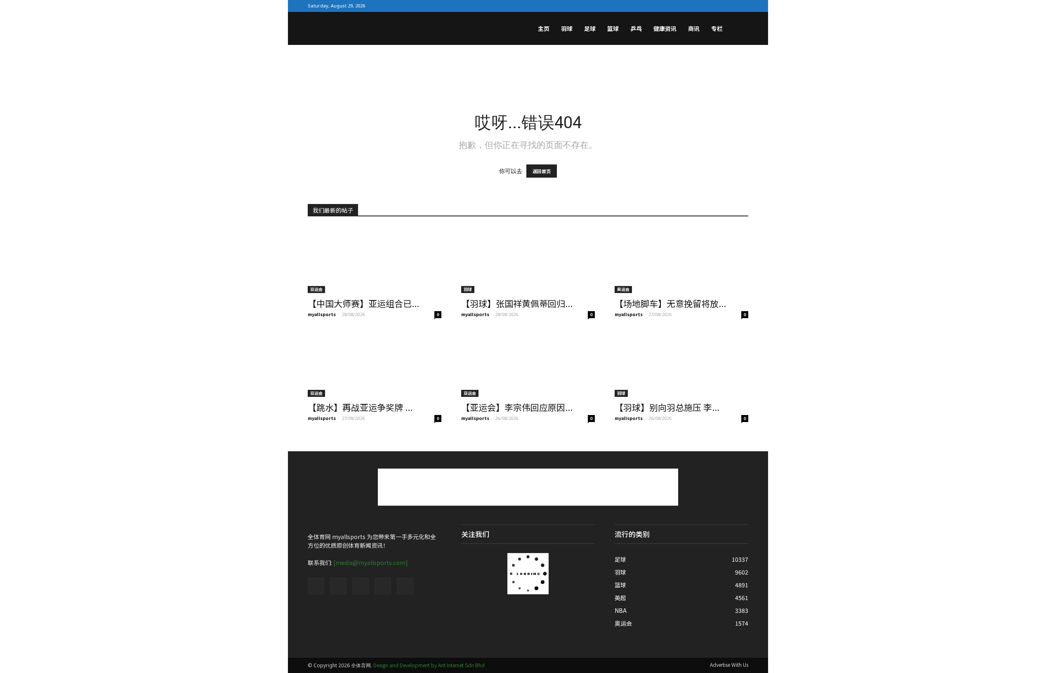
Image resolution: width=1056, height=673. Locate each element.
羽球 (567, 28)
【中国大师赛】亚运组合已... (363, 303)
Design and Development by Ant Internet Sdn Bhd (429, 664)
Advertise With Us (729, 664)
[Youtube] (742, 6)
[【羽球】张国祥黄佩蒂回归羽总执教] (528, 260)
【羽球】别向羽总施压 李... (667, 407)
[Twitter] (702, 6)
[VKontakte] (729, 6)
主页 (543, 28)
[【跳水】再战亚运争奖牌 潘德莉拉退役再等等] (374, 364)
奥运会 (623, 289)
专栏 (717, 28)
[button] (738, 29)
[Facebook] (689, 6)
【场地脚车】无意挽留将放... (670, 303)
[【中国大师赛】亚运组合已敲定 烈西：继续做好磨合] (374, 260)
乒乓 (636, 28)
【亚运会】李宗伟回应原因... (517, 407)
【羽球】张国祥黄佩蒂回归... (517, 303)
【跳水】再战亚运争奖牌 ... (360, 407)
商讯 (694, 28)
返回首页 (542, 171)
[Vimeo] (716, 6)
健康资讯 (664, 28)
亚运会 (316, 289)
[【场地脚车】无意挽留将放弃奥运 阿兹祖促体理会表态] (681, 260)
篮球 (613, 28)
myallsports (322, 314)
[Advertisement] (528, 73)
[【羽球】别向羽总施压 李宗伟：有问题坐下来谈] (681, 364)
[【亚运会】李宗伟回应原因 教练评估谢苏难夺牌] (528, 364)
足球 (590, 28)
